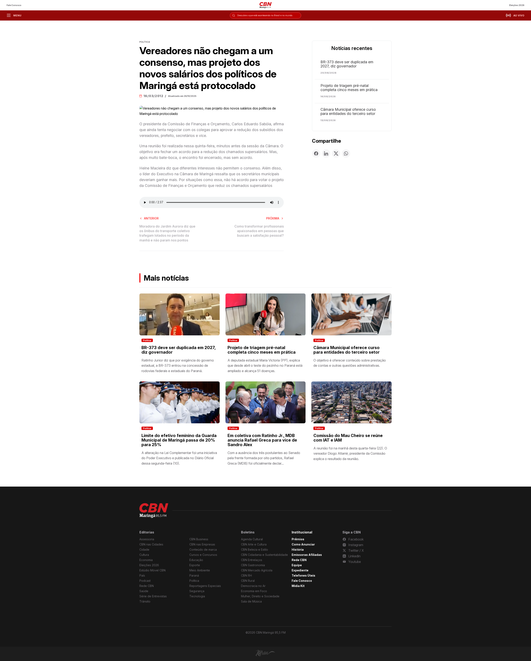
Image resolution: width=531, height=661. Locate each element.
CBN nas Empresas (202, 544)
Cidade (144, 549)
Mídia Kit (298, 586)
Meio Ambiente (199, 570)
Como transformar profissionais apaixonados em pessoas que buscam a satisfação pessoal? (259, 231)
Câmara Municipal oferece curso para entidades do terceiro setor (348, 111)
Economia (146, 560)
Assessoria (146, 539)
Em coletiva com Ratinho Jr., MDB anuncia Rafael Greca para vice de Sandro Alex (262, 440)
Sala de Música (251, 601)
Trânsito (144, 601)
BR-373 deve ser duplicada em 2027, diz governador (346, 64)
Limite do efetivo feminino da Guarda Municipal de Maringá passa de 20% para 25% (179, 440)
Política (147, 340)
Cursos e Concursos (203, 554)
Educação (196, 560)
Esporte (194, 565)
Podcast (145, 580)
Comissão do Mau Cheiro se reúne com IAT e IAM (348, 438)
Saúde (143, 591)
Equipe (297, 565)
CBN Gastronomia (253, 565)
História (298, 549)
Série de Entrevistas (153, 596)
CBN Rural (248, 580)
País (142, 575)
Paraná (194, 575)
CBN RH (246, 575)
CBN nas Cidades (151, 544)
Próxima (272, 218)
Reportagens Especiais (205, 586)
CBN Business (198, 539)
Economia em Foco (254, 591)
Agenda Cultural (252, 539)
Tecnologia (197, 596)
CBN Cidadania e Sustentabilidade (264, 554)
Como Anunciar (303, 544)
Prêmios (298, 539)
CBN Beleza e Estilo (254, 549)
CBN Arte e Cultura (254, 544)
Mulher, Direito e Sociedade (260, 596)
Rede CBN (146, 586)
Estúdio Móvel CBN (152, 570)
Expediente (300, 570)
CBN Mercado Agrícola (256, 570)
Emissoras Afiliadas (307, 554)
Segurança (196, 591)
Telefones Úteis (303, 575)
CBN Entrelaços (251, 560)
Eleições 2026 (516, 5)
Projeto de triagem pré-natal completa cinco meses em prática (349, 88)
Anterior (151, 218)
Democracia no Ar (253, 586)
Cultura (144, 554)
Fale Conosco (14, 5)
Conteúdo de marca (203, 549)
